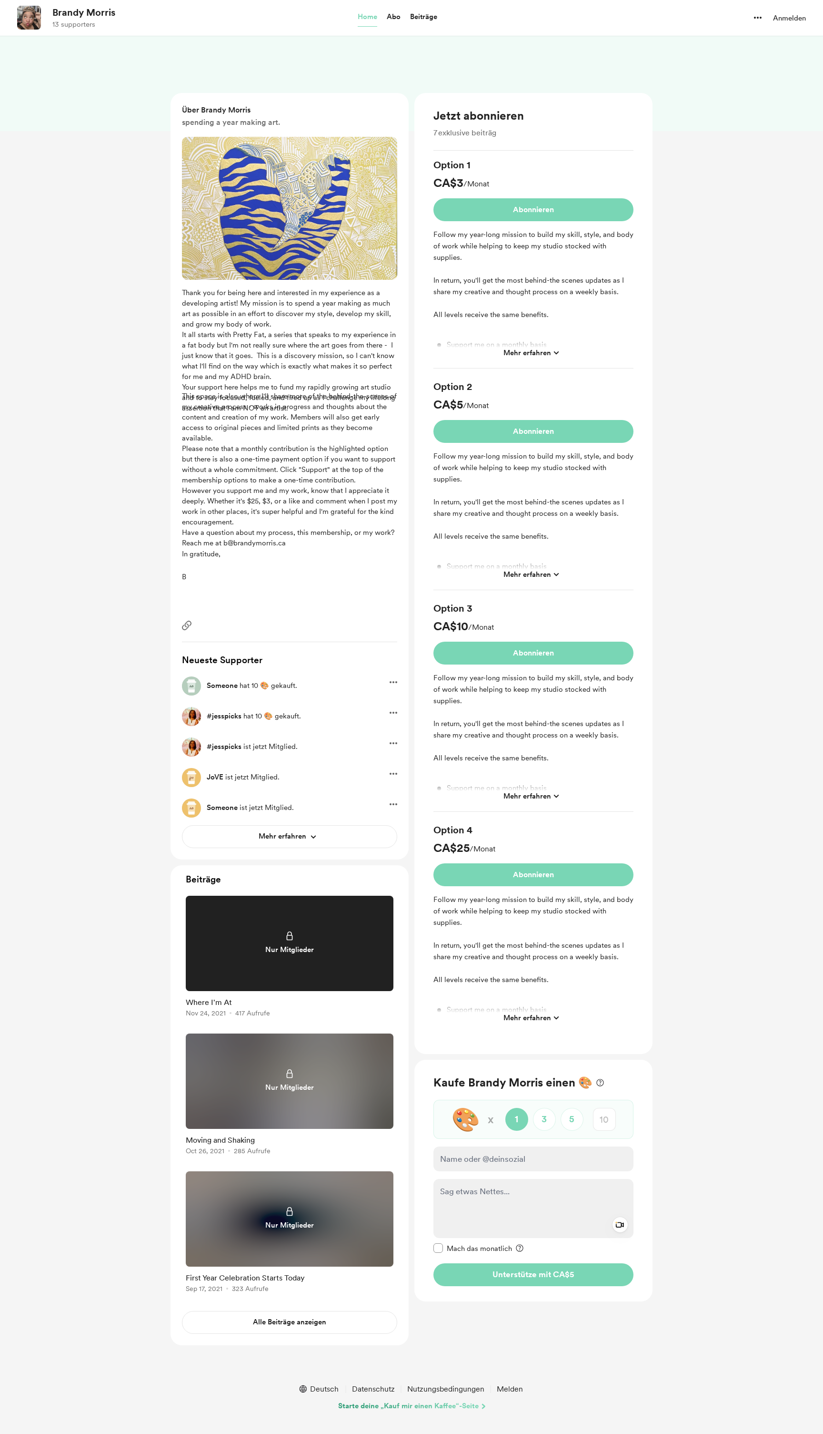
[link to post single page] (289, 958)
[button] (367, 17)
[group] (533, 263)
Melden (510, 1388)
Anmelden (789, 18)
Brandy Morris (83, 12)
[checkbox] (472, 1248)
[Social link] (186, 625)
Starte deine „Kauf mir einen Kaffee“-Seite (408, 1406)
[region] (533, 573)
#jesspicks (224, 716)
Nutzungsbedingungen (445, 1388)
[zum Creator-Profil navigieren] (29, 18)
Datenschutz (373, 1388)
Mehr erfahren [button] (527, 352)
